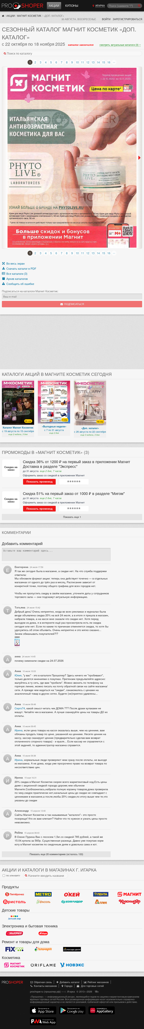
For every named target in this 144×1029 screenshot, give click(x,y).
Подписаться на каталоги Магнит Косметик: (30, 291)
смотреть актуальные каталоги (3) (119, 44)
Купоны (71, 5)
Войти (106, 19)
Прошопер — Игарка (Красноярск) (22, 5)
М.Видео (43, 933)
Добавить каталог (69, 982)
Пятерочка (14, 894)
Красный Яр (129, 902)
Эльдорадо (14, 933)
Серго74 (20, 708)
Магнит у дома (129, 894)
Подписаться (73, 304)
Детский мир (14, 917)
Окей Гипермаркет (72, 894)
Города (68, 986)
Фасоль (43, 902)
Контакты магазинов (45, 986)
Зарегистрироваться (127, 19)
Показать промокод (39, 481)
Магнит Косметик (29, 16)
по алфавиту (13, 875)
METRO (43, 894)
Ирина (18, 730)
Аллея (100, 902)
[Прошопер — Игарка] (3, 16)
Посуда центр (72, 949)
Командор (72, 902)
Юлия (18, 675)
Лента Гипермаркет (100, 894)
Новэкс (72, 965)
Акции (54, 5)
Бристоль (14, 902)
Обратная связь (42, 982)
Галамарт (43, 949)
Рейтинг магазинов (98, 982)
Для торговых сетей (92, 986)
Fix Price (14, 949)
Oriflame (43, 965)
